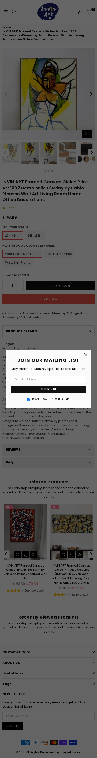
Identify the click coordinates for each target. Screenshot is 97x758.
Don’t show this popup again (51, 399)
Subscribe (48, 389)
